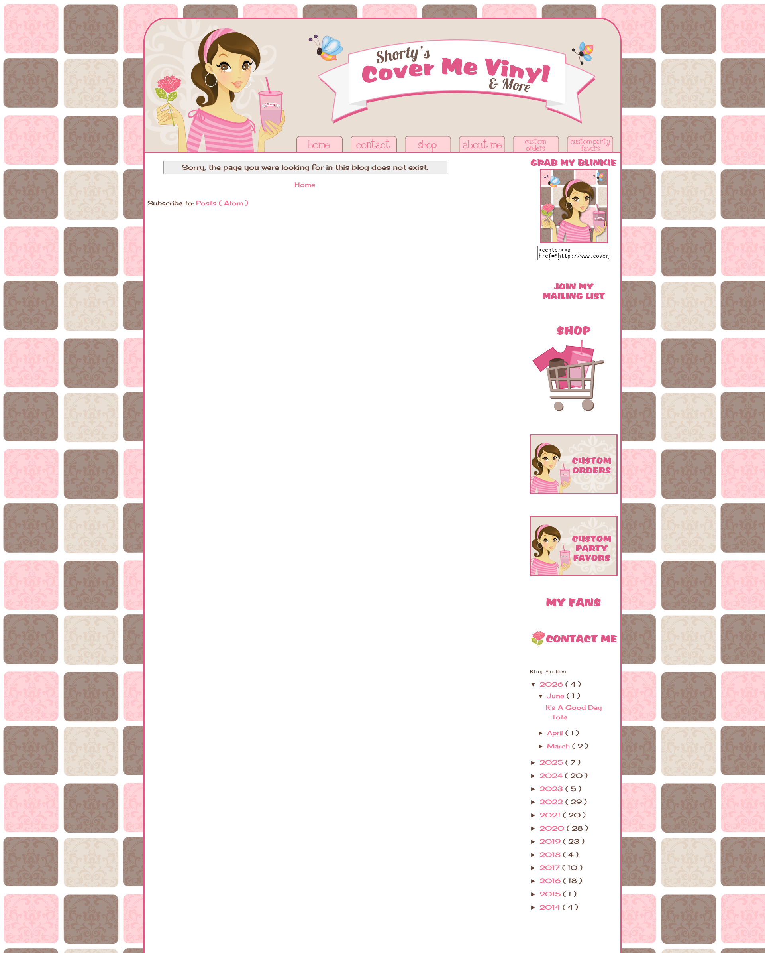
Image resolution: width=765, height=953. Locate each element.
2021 (551, 815)
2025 (552, 762)
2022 (552, 802)
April (556, 733)
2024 (552, 776)
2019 (551, 841)
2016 (551, 881)
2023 (552, 789)
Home (304, 185)
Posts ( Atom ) (222, 203)
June (557, 696)
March (559, 746)
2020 (553, 828)
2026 (552, 684)
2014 (551, 907)
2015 (551, 894)
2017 (550, 868)
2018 (551, 854)
